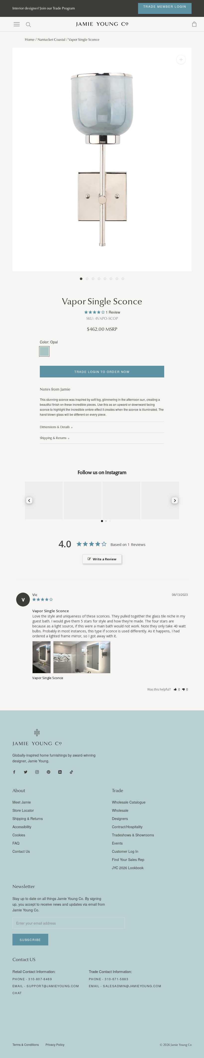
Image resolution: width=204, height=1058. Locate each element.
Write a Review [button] (104, 559)
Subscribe (30, 939)
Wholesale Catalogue (129, 802)
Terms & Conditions (25, 1044)
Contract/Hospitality (127, 826)
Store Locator (23, 810)
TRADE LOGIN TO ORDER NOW (102, 371)
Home (30, 40)
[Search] (28, 24)
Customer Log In (125, 851)
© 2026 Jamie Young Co (176, 1045)
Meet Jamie (21, 802)
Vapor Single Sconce (47, 678)
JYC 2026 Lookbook (128, 867)
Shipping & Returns (53, 438)
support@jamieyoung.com (53, 986)
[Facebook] (14, 771)
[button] (177, 689)
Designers (120, 818)
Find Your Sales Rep (128, 859)
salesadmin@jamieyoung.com (132, 986)
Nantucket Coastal (51, 40)
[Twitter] (25, 771)
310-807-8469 (40, 979)
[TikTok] (71, 771)
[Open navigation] (17, 24)
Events (117, 843)
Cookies (18, 834)
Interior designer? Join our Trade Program (43, 8)
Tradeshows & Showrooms (133, 834)
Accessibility (21, 826)
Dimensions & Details (55, 427)
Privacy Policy (55, 1044)
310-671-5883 (116, 979)
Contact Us (21, 851)
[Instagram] (37, 771)
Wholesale (120, 810)
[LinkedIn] (60, 771)
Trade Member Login (164, 6)
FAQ (15, 843)
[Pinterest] (48, 771)
